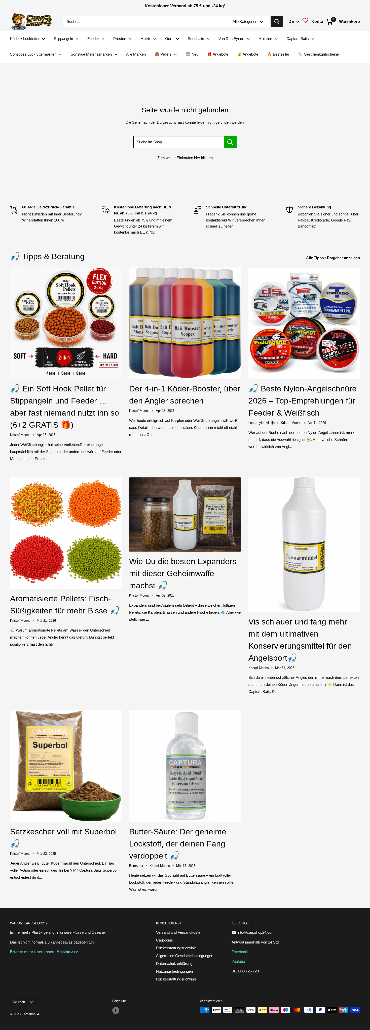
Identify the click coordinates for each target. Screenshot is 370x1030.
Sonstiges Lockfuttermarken (33, 54)
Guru (169, 38)
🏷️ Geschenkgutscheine (318, 54)
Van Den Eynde (231, 38)
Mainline (265, 38)
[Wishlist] (305, 21)
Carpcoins (164, 940)
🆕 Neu (192, 54)
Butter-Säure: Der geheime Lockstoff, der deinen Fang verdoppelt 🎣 (177, 843)
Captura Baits (297, 38)
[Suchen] (277, 21)
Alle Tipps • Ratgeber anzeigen (333, 258)
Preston (119, 38)
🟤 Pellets (163, 54)
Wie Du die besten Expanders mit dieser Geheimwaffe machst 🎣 (182, 573)
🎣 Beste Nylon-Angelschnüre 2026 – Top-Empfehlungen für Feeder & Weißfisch (302, 400)
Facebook (240, 952)
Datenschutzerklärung (174, 963)
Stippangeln (63, 38)
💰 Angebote (247, 54)
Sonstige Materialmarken (91, 54)
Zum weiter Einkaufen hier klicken (185, 158)
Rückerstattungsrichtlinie (176, 948)
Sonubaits (196, 38)
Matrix (145, 38)
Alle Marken (136, 54)
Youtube (238, 961)
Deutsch (19, 1002)
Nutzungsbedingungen (174, 971)
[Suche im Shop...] (230, 142)
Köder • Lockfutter (25, 38)
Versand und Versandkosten (179, 932)
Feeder (93, 38)
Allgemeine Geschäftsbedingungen (184, 956)
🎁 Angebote (217, 54)
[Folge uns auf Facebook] (115, 1010)
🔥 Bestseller (278, 54)
